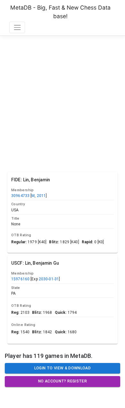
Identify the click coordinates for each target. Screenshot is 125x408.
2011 (41, 195)
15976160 (20, 279)
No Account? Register (62, 381)
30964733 (20, 195)
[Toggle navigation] (17, 27)
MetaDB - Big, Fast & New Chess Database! (60, 11)
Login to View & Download (62, 368)
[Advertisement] (62, 102)
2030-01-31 (49, 279)
